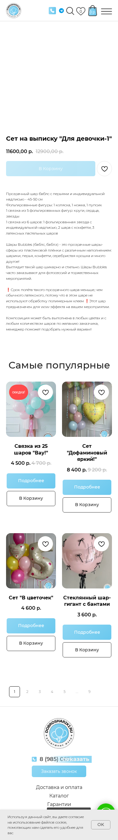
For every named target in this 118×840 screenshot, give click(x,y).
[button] (59, 771)
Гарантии (59, 804)
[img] (52, 10)
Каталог (59, 796)
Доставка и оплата (59, 787)
